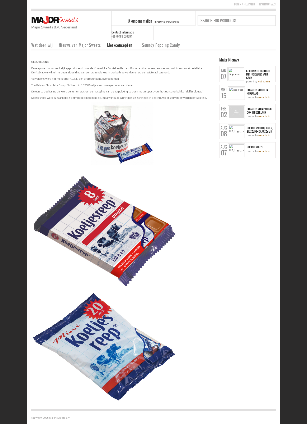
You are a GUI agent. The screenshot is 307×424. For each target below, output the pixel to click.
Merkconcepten (118, 45)
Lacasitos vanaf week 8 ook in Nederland (259, 111)
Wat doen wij (42, 45)
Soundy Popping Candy (161, 45)
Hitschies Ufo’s (255, 147)
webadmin (264, 81)
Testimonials (267, 4)
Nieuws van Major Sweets (80, 45)
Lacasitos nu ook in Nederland (257, 91)
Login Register (244, 4)
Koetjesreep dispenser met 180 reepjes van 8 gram (258, 74)
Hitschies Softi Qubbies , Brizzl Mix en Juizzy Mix (260, 130)
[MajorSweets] (54, 19)
